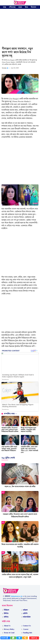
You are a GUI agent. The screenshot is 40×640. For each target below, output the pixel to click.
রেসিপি (25, 613)
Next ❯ (34, 638)
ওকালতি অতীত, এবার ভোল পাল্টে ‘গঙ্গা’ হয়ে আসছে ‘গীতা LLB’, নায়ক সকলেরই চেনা (29, 450)
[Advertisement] (20, 28)
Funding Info (27, 632)
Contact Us (27, 625)
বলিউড (6, 617)
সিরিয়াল (6, 610)
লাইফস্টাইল (27, 617)
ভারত (20, 7)
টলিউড (6, 613)
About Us (7, 625)
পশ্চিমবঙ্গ (12, 7)
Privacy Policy (9, 629)
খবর (4, 7)
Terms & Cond (9, 632)
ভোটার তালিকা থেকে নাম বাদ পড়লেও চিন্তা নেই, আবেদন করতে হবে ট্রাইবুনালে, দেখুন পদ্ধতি (20, 576)
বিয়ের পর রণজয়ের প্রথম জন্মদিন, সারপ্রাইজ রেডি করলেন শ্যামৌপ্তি (28, 430)
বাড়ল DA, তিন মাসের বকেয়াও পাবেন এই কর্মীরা (20, 486)
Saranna (4, 68)
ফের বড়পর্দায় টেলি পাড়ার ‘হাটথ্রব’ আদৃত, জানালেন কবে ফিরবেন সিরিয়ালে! (9, 449)
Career (25, 629)
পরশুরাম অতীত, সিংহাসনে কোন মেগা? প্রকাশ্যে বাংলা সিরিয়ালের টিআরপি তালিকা (9, 430)
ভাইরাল (25, 610)
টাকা (26, 7)
